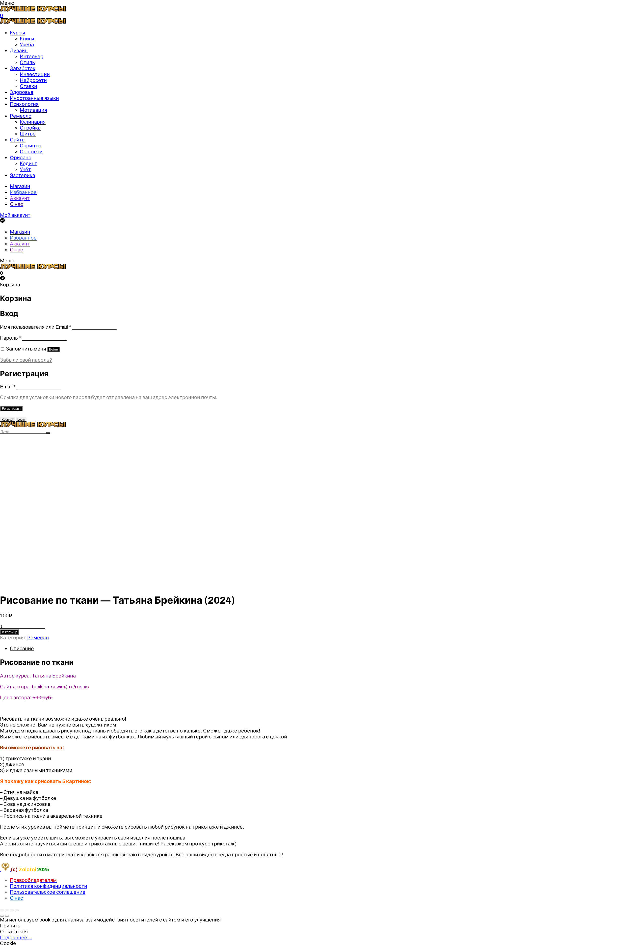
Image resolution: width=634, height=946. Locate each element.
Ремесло (20, 116)
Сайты (18, 139)
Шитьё (28, 133)
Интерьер (31, 56)
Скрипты (30, 145)
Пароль (10, 338)
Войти (53, 349)
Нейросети (33, 80)
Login (21, 419)
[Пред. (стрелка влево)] (2, 916)
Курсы (17, 32)
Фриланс (20, 157)
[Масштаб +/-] (17, 910)
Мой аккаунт (15, 215)
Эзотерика (22, 175)
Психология (24, 104)
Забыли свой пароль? (26, 360)
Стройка (30, 128)
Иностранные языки (34, 98)
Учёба (27, 44)
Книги (27, 38)
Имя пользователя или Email (35, 327)
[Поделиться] (7, 910)
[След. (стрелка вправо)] (7, 916)
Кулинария (33, 122)
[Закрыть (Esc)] (2, 910)
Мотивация (33, 110)
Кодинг (28, 163)
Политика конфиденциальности (48, 886)
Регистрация (11, 408)
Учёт (25, 169)
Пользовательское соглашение (47, 892)
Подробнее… (16, 937)
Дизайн (19, 50)
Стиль (27, 62)
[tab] (322, 648)
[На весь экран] (12, 910)
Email (7, 386)
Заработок (22, 68)
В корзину (9, 632)
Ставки (28, 86)
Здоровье (21, 92)
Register (7, 419)
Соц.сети (31, 151)
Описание (22, 648)
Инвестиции (35, 74)
